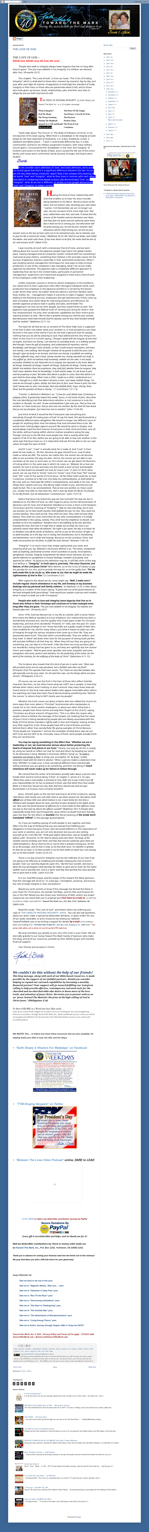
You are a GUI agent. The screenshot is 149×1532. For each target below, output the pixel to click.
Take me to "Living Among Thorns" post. (38, 1320)
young (51, 1351)
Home (55, 1367)
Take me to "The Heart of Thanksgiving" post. (40, 1305)
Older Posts (92, 1367)
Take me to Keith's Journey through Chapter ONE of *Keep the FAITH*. (51, 1325)
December (111, 92)
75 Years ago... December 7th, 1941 (36, 1487)
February (111, 127)
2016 (108, 89)
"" (40, 1160)
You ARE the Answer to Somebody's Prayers (39, 1429)
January (111, 130)
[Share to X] (24, 1346)
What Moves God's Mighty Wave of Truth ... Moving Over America (46, 1405)
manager (74, 1349)
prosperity (17, 1351)
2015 (108, 134)
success (27, 1351)
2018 (108, 82)
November (111, 95)
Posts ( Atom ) (27, 1371)
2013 (108, 141)
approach (21, 1349)
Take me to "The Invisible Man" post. (36, 1310)
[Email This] (19, 1346)
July (109, 107)
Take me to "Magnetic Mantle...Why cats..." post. (41, 1286)
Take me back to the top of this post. (36, 1281)
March (110, 124)
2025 (108, 60)
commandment (36, 1349)
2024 (108, 63)
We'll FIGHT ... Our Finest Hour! (35, 1417)
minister (86, 1349)
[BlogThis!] (22, 1346)
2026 (108, 57)
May (110, 114)
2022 (108, 70)
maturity (80, 1349)
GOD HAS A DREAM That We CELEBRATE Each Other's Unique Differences (50, 1440)
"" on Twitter (40, 1104)
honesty (58, 1349)
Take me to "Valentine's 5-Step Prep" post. (38, 1291)
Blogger (78, 1517)
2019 (108, 79)
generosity (52, 1349)
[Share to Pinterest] (29, 1346)
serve (22, 1351)
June (110, 111)
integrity (64, 1349)
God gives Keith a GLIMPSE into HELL (38, 1499)
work (47, 1351)
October (111, 98)
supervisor (33, 1351)
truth (39, 1351)
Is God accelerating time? (32, 1393)
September (112, 101)
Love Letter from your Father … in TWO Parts (40, 1475)
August (110, 104)
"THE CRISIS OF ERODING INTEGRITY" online (43, 912)
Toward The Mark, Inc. (27, 1247)
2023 (108, 66)
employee (45, 1349)
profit (91, 1349)
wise (43, 1351)
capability (28, 1349)
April (110, 117)
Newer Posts (17, 1367)
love (69, 1349)
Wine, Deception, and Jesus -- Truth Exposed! (39, 1452)
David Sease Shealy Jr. (31, 1464)
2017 (108, 86)
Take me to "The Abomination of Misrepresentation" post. (45, 1315)
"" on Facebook (51, 1048)
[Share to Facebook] (27, 1346)
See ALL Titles (108, 45)
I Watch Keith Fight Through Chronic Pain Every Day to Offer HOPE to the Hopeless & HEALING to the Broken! (120, 195)
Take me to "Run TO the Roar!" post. (36, 1296)
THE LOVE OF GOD (24, 49)
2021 (108, 73)
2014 (108, 137)
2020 (108, 76)
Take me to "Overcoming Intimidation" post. (39, 1300)
